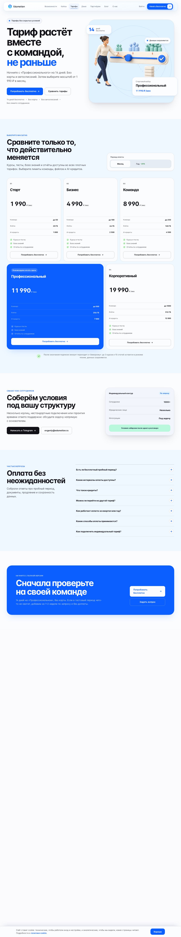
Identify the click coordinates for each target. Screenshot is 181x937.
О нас (115, 6)
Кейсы (64, 6)
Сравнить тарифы (57, 91)
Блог (106, 6)
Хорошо (158, 932)
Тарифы (74, 6)
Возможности (51, 6)
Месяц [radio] (120, 164)
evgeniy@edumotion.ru (56, 430)
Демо (83, 6)
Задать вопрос (148, 602)
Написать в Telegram (23, 430)
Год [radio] (140, 164)
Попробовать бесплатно (24, 91)
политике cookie (39, 933)
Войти (142, 6)
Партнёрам (95, 6)
